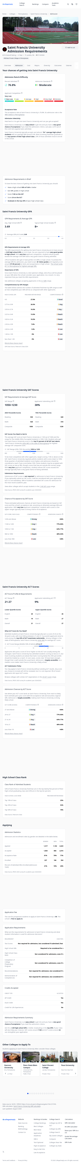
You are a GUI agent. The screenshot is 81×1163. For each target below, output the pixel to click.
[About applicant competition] (21, 93)
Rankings (35, 4)
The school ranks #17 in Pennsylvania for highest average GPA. (34, 265)
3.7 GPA (44, 281)
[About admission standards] (51, 81)
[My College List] (76, 4)
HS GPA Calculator (71, 1127)
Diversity (47, 65)
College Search (54, 1132)
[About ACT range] (13, 598)
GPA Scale (68, 1142)
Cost (28, 65)
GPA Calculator (70, 1123)
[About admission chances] (62, 514)
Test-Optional (38, 1142)
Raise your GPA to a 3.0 (71, 1131)
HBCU (36, 1139)
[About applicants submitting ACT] (55, 598)
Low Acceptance (39, 1153)
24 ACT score (46, 677)
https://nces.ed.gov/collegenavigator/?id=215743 (39, 1104)
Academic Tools (55, 4)
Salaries (69, 65)
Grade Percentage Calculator (71, 1137)
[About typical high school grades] (55, 222)
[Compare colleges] (72, 4)
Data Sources (22, 1123)
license (76, 42)
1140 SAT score (45, 486)
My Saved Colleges (56, 1136)
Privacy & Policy (22, 1160)
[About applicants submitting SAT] (54, 401)
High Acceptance (40, 1146)
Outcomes (58, 65)
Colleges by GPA (55, 1129)
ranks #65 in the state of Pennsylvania (35, 443)
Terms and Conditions (9, 1160)
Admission (19, 65)
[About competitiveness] (62, 294)
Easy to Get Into (39, 1149)
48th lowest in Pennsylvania (14, 115)
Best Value (37, 1130)
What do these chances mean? (14, 343)
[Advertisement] (34, 159)
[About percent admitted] (18, 81)
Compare (45, 4)
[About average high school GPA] (21, 222)
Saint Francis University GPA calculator (27, 1106)
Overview (7, 65)
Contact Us (22, 1132)
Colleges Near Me (55, 1142)
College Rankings (40, 1123)
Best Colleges (38, 1126)
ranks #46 (41, 640)
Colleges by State (55, 1146)
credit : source (68, 42)
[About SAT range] (13, 401)
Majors (37, 65)
